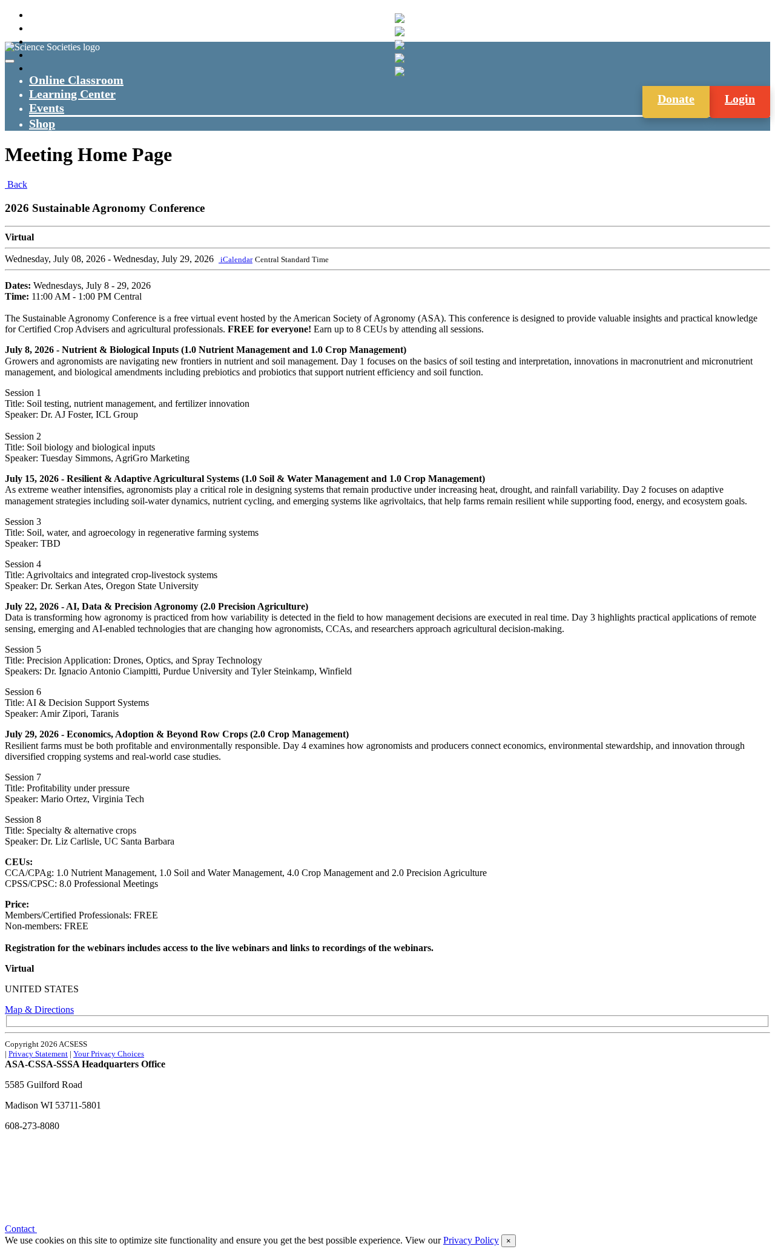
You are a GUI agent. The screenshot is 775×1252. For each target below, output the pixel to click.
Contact (21, 1229)
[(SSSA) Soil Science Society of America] (399, 58)
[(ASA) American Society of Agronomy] (399, 31)
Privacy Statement (38, 1053)
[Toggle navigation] (10, 61)
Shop (42, 123)
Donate (676, 98)
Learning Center (72, 93)
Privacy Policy (471, 1240)
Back (16, 184)
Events (46, 107)
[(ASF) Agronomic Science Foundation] (399, 71)
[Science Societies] (399, 18)
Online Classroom (76, 80)
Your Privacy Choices (108, 1053)
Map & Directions (39, 1009)
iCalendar (235, 259)
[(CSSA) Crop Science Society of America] (399, 45)
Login (740, 98)
